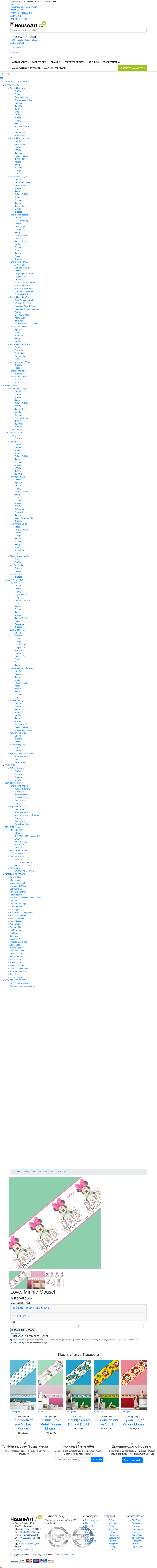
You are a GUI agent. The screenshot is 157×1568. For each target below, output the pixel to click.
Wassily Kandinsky (18, 915)
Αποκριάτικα (20, 801)
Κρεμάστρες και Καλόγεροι (21, 668)
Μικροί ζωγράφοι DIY (24, 518)
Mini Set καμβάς (17, 565)
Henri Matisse (16, 921)
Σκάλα (17, 359)
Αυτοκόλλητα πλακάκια (20, 344)
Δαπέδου (19, 350)
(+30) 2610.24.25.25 (26, 1538)
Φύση (17, 165)
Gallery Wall (15, 436)
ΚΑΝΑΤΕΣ (19, 859)
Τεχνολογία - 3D (21, 418)
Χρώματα (19, 335)
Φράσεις (18, 106)
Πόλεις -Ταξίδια (21, 683)
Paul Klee (14, 933)
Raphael (13, 901)
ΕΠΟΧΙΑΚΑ (15, 868)
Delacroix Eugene (18, 951)
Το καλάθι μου (138, 1538)
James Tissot (15, 960)
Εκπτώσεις (19, 809)
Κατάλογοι (89, 1529)
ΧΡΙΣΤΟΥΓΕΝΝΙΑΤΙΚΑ (25, 871)
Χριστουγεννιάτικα (23, 756)
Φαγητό (18, 203)
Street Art (19, 512)
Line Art (18, 141)
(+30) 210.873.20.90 (26, 1532)
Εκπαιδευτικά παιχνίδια (25, 300)
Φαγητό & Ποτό (21, 618)
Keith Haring (15, 930)
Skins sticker (20, 383)
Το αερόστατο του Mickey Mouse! (23, 1424)
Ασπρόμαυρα (20, 645)
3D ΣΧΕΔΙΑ (94, 62)
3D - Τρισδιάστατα (23, 126)
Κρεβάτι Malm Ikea (23, 288)
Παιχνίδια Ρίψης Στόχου (25, 306)
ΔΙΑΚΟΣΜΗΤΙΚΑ (12, 827)
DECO (17, 833)
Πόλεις (18, 115)
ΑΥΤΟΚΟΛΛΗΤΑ (19, 62)
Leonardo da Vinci (18, 886)
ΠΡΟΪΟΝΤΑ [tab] (7, 81)
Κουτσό (18, 312)
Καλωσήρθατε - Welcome (26, 324)
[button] (32, 1307)
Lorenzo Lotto (16, 977)
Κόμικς (18, 121)
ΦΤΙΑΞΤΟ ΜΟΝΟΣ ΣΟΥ (133, 68)
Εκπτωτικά (19, 792)
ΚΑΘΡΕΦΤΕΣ (21, 842)
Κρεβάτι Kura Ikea (22, 285)
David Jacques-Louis (19, 968)
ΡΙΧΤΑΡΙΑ (19, 854)
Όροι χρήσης (114, 1538)
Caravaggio (15, 909)
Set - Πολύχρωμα (22, 268)
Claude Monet (16, 880)
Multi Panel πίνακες (18, 524)
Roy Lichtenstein (17, 918)
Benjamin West (16, 939)
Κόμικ (17, 197)
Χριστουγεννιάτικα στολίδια (21, 753)
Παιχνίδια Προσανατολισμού (27, 309)
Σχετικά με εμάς (92, 1520)
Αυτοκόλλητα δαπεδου (19, 297)
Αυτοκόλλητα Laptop (19, 377)
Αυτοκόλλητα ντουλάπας (20, 138)
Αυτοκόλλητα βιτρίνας (19, 786)
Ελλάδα (18, 150)
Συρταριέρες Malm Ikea (25, 282)
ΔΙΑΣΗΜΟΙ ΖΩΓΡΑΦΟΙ (54, 68)
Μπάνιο (18, 780)
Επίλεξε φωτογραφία (19, 983)
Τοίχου (17, 347)
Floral (17, 639)
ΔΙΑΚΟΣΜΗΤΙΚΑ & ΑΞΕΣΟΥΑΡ (26, 68)
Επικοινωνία (90, 1532)
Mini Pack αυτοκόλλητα (20, 362)
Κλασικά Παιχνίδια (23, 303)
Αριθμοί (18, 333)
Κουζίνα (18, 777)
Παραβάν (14, 583)
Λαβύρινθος (20, 318)
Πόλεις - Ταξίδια (21, 156)
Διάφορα (18, 129)
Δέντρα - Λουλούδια (23, 100)
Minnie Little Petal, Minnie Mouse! (51, 1424)
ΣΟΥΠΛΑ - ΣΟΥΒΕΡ (23, 862)
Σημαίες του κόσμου (23, 730)
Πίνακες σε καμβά (17, 477)
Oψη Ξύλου (20, 277)
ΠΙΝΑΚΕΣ (55, 62)
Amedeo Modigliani (18, 942)
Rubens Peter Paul (18, 892)
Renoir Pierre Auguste (19, 904)
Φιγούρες (19, 124)
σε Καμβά (19, 439)
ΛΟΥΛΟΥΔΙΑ (20, 845)
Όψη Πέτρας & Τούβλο (24, 274)
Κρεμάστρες (20, 135)
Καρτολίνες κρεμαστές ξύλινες (28, 815)
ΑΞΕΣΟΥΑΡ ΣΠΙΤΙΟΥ (74, 62)
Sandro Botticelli (17, 965)
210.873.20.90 (16, 40)
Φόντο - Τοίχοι (21, 159)
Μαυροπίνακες (21, 132)
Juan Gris (14, 974)
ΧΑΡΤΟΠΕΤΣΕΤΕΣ (23, 865)
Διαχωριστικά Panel (18, 630)
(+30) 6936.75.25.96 (26, 1544)
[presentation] (10, 1401)
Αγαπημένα (137, 1541)
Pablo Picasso (16, 907)
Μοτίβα (18, 209)
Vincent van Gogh (17, 883)
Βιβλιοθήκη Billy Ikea (24, 291)
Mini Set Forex (16, 574)
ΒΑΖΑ (17, 839)
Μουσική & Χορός (22, 315)
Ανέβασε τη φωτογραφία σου (22, 986)
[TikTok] (78, 1079)
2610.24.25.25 (31, 40)
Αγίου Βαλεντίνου (22, 824)
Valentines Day (21, 798)
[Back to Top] (1, 1567)
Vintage (18, 171)
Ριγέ (16, 662)
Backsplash (20, 353)
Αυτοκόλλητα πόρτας (19, 215)
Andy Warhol (15, 924)
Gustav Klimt (15, 877)
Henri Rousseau (17, 957)
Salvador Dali (16, 889)
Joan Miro (14, 936)
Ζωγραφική (20, 168)
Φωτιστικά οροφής (18, 745)
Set (16, 759)
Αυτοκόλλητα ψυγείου (19, 177)
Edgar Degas (15, 945)
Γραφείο (18, 774)
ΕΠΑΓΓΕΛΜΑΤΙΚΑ (111, 62)
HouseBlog (90, 1526)
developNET (68, 1555)
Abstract (18, 636)
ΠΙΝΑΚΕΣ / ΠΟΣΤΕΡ (14, 433)
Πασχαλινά (19, 804)
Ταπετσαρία (20, 356)
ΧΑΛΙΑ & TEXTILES (18, 851)
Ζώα (17, 109)
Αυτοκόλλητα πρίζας (18, 371)
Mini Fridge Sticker (23, 182)
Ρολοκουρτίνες (16, 700)
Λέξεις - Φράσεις (17, 768)
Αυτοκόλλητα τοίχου (18, 88)
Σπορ (17, 112)
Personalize (20, 762)
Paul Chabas (15, 962)
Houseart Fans (91, 1523)
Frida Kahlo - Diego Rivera (21, 912)
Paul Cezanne (16, 895)
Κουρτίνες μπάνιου (18, 733)
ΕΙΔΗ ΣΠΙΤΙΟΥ (16, 830)
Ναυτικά (18, 103)
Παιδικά (18, 91)
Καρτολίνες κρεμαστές (19, 806)
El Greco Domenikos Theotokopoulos (26, 898)
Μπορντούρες (16, 430)
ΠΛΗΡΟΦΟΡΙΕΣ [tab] (23, 81)
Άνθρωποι (19, 509)
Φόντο (17, 612)
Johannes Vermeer (18, 971)
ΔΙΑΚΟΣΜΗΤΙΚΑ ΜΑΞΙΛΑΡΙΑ (27, 836)
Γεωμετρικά (20, 648)
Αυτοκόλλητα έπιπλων (19, 262)
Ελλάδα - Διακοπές (23, 600)
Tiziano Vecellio (17, 948)
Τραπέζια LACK (22, 294)
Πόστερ (13, 441)
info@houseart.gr (25, 1550)
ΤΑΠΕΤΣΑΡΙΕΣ (39, 62)
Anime (17, 94)
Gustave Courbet (17, 954)
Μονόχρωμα (20, 144)
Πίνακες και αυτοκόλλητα (20, 556)
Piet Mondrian (16, 927)
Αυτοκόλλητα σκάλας (19, 327)
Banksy (18, 118)
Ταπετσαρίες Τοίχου (18, 388)
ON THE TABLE (17, 857)
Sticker (18, 380)
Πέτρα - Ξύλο (20, 656)
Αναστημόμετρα (21, 97)
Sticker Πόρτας (21, 221)
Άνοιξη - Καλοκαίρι (23, 789)
